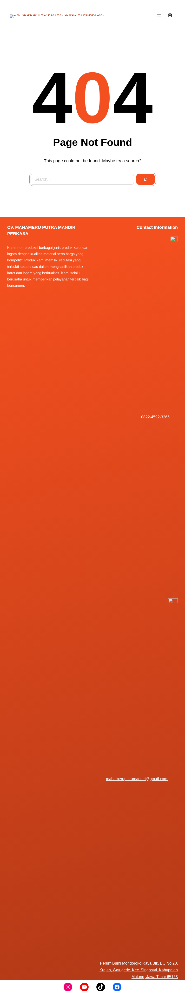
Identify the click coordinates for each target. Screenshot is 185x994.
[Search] (145, 179)
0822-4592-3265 (156, 417)
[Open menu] (159, 15)
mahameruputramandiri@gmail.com (137, 779)
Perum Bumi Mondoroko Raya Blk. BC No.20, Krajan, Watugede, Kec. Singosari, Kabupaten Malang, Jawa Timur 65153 (138, 970)
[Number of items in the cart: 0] (170, 15)
